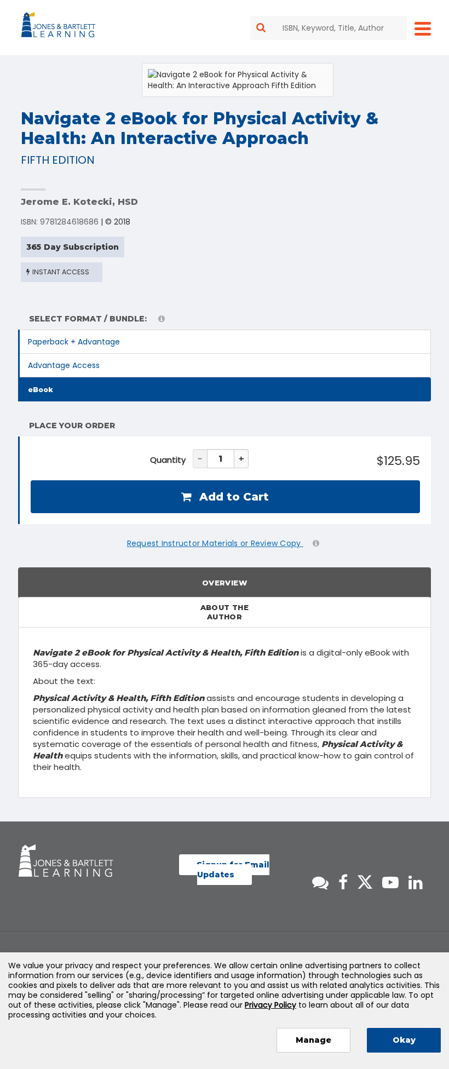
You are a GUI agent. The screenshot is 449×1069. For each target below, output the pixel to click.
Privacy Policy (270, 1004)
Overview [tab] (224, 582)
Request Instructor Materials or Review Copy (215, 543)
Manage (313, 1040)
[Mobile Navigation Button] (423, 28)
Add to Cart (232, 496)
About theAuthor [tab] (224, 612)
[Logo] (60, 26)
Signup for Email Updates (233, 870)
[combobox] (328, 28)
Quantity (168, 459)
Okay (404, 1040)
